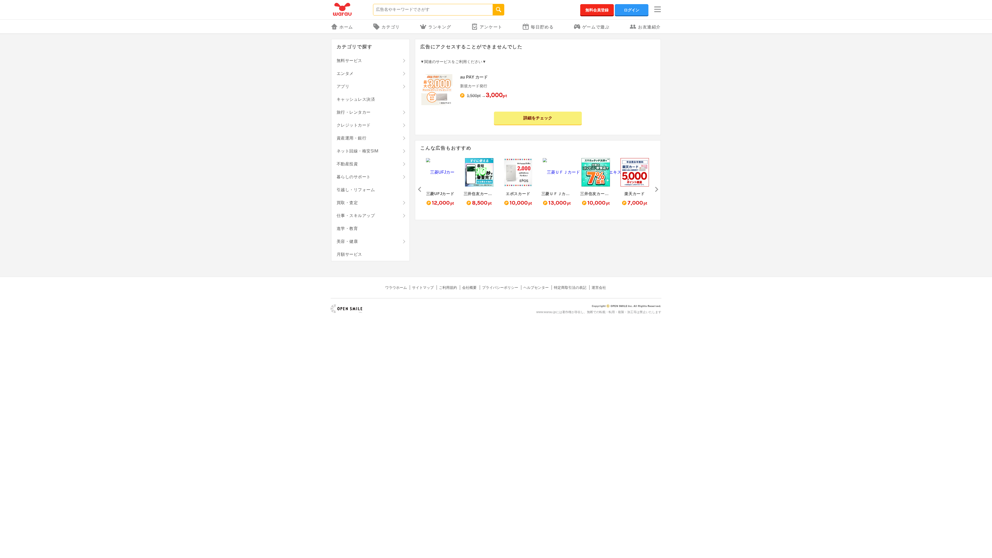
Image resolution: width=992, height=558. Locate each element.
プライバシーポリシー (500, 287)
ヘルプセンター (536, 287)
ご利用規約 (448, 287)
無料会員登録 (597, 10)
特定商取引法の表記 (570, 287)
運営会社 (599, 287)
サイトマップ (423, 287)
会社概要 (469, 287)
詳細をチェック (537, 118)
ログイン (631, 10)
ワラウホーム (396, 287)
